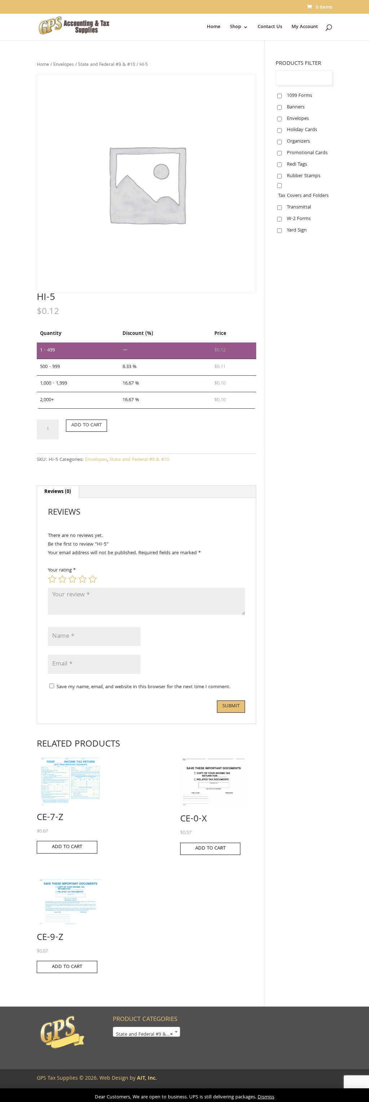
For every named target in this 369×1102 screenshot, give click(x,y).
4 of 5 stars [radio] (82, 579)
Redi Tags (297, 165)
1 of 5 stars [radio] (52, 579)
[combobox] (146, 1032)
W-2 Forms (299, 219)
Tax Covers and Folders (303, 196)
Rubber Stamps (303, 176)
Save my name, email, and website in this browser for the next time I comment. (143, 687)
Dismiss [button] (266, 1097)
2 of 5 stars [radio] (62, 579)
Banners (295, 107)
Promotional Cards (307, 153)
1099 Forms (299, 96)
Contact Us (270, 27)
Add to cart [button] (67, 847)
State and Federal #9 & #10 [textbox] (145, 1035)
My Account (305, 27)
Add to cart (86, 425)
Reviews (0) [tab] (57, 492)
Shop (235, 27)
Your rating (62, 570)
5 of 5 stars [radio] (92, 579)
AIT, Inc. (146, 1078)
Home (214, 27)
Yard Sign (297, 230)
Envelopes (63, 65)
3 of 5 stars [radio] (72, 579)
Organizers (298, 141)
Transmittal (299, 207)
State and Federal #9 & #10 (106, 65)
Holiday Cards (302, 130)
